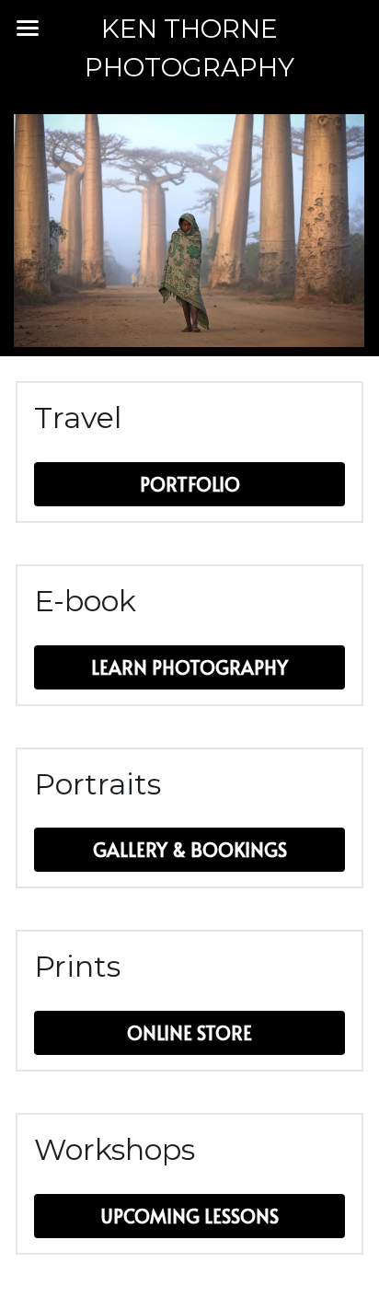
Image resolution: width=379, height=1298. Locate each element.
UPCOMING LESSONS (190, 1216)
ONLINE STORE (189, 1033)
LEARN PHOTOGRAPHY (189, 667)
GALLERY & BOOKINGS (190, 850)
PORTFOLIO (190, 484)
